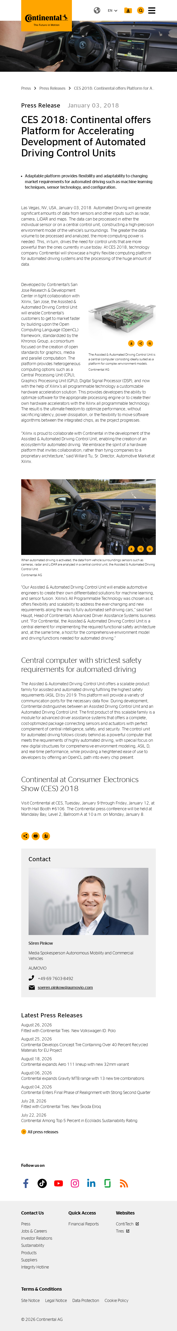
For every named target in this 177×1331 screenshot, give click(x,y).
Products (29, 1253)
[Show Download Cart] (128, 10)
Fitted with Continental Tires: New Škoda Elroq (61, 1106)
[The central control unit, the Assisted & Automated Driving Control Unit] (88, 517)
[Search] (141, 10)
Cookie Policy (116, 1300)
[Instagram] (75, 1183)
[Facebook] (26, 1183)
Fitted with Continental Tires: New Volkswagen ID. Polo (68, 1030)
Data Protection (85, 1300)
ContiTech (125, 1224)
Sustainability (32, 1245)
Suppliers (29, 1260)
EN (110, 10)
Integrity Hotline (35, 1267)
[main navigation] (152, 10)
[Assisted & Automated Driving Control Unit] (122, 315)
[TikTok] (43, 1183)
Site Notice (30, 1300)
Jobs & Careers (34, 1231)
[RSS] (124, 1183)
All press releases (43, 1132)
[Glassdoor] (108, 1183)
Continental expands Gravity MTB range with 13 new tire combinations (82, 1078)
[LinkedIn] (92, 1183)
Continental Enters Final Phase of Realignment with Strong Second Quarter (85, 1092)
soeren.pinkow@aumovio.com (65, 987)
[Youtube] (59, 1183)
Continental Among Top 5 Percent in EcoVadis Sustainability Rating (79, 1120)
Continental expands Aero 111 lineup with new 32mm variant (75, 1064)
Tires (120, 1231)
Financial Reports (83, 1224)
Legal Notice (56, 1300)
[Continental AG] (46, 15)
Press (25, 1224)
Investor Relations (36, 1238)
